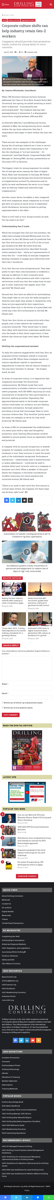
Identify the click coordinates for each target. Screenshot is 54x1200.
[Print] (30, 500)
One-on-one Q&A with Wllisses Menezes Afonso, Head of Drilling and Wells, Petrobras (34, 817)
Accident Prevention (11, 1057)
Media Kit (6, 900)
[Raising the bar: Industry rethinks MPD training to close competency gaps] (14, 589)
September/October (28, 20)
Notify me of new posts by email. (18, 708)
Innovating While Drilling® (14, 952)
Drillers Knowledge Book (12, 1102)
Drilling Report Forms (11, 1065)
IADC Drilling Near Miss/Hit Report (16, 1117)
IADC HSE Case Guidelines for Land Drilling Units (23, 1170)
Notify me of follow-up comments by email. (23, 703)
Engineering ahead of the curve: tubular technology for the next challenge (32, 852)
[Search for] (51, 5)
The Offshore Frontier (11, 963)
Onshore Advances (10, 956)
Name (5, 684)
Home (6, 15)
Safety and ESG (13, 20)
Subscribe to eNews (27, 876)
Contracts (6, 1061)
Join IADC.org (8, 1000)
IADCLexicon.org (9, 984)
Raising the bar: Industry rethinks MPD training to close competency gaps (12, 600)
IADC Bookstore (8, 988)
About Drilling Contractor (12, 896)
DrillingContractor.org (14, 1186)
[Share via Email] (24, 500)
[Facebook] (6, 500)
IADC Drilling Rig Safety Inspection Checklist (21, 1121)
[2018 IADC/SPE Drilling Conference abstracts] (9, 830)
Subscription (7, 1085)
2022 (12, 15)
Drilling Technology (10, 1069)
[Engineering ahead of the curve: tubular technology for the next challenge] (9, 853)
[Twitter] (12, 500)
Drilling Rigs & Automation (13, 940)
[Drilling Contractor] (27, 4)
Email (5, 693)
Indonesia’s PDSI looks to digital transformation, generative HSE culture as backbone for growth (39, 632)
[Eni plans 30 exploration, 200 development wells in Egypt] (9, 865)
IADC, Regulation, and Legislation (16, 948)
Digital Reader (8, 911)
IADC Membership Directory (14, 992)
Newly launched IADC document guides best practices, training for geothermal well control (38, 602)
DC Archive (6, 907)
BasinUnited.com (9, 977)
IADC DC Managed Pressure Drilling (17, 1146)
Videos (5, 919)
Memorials (6, 915)
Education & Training (11, 1077)
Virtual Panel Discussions (12, 923)
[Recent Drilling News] (27, 770)
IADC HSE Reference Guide (13, 1125)
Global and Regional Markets (14, 944)
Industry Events (8, 996)
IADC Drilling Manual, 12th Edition (16, 1113)
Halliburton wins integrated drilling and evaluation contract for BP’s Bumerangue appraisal (34, 840)
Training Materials (10, 1089)
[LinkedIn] (18, 500)
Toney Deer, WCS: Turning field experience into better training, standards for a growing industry (14, 632)
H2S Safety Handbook (11, 1106)
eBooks (5, 1073)
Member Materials (9, 1081)
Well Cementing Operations (14, 1133)
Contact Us (6, 904)
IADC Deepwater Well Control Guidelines (19, 1110)
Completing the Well (11, 936)
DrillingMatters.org (10, 981)
